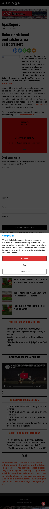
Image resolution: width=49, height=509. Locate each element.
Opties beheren (24, 272)
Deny (24, 265)
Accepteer (25, 258)
